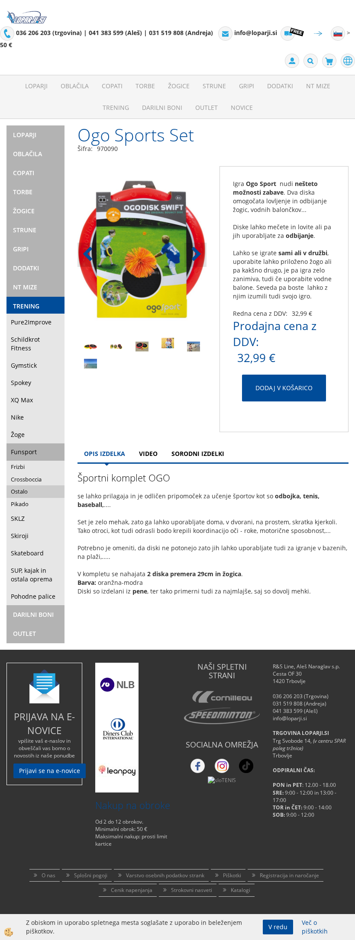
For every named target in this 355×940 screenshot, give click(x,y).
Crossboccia (26, 479)
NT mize (318, 86)
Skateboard (27, 553)
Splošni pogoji (90, 875)
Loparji (36, 86)
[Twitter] (222, 765)
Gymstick (24, 365)
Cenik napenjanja (131, 890)
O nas (48, 875)
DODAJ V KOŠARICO (284, 388)
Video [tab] (148, 453)
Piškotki (232, 875)
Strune (214, 86)
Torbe (145, 86)
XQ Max (22, 400)
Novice (242, 107)
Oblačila (75, 86)
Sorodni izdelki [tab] (197, 453)
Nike (17, 417)
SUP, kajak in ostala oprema (31, 574)
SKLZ (18, 518)
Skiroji (20, 536)
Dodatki (280, 86)
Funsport (24, 452)
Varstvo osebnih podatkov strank (165, 875)
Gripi (246, 86)
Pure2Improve (31, 322)
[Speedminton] (222, 715)
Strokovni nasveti (191, 890)
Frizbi (18, 467)
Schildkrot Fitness (25, 343)
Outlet (206, 107)
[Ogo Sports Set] (90, 346)
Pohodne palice (33, 596)
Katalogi (240, 890)
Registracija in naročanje (289, 875)
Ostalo (19, 491)
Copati (112, 86)
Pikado (20, 504)
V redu (277, 927)
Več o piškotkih (315, 926)
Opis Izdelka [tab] (104, 453)
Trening (116, 107)
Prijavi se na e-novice (49, 771)
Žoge (18, 434)
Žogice (179, 86)
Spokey (21, 383)
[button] (195, 255)
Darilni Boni (162, 107)
